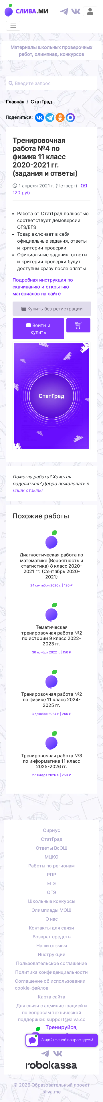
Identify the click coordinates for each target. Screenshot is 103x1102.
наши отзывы (27, 490)
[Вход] (90, 11)
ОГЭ (51, 892)
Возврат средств (52, 937)
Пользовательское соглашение (51, 963)
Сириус (51, 830)
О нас (51, 919)
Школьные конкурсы (51, 901)
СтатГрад (51, 839)
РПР (51, 874)
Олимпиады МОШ (51, 910)
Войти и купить (40, 328)
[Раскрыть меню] (13, 26)
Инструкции (52, 954)
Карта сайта (51, 997)
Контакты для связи (51, 928)
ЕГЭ (51, 883)
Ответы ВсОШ (52, 848)
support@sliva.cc (66, 1019)
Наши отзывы (51, 945)
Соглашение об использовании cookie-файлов (50, 984)
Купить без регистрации (54, 309)
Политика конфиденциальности (51, 972)
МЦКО (51, 857)
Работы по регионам (51, 866)
